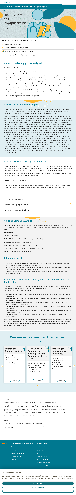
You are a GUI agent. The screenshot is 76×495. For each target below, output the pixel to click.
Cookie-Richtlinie (12, 480)
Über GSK (14, 459)
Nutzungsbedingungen (18, 453)
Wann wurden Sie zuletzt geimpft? (16, 48)
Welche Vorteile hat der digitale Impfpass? (19, 51)
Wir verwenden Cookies (11, 472)
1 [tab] (37, 385)
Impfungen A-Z (41, 447)
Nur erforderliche (38, 487)
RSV (38, 453)
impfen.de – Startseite (13, 7)
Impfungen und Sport (43, 466)
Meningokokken (42, 456)
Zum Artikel (14, 380)
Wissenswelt (28, 7)
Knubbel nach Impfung (44, 463)
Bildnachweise (15, 447)
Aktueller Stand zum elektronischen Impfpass (21, 55)
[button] (38, 180)
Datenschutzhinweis (17, 456)
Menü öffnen (73, 2)
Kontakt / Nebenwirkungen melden (22, 443)
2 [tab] (38, 385)
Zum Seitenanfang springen (70, 484)
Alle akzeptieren (38, 483)
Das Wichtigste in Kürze (13, 44)
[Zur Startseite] (5, 2)
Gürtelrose (40, 450)
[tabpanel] (14, 364)
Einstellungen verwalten (38, 491)
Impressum (14, 450)
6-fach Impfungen (42, 459)
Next (74, 366)
